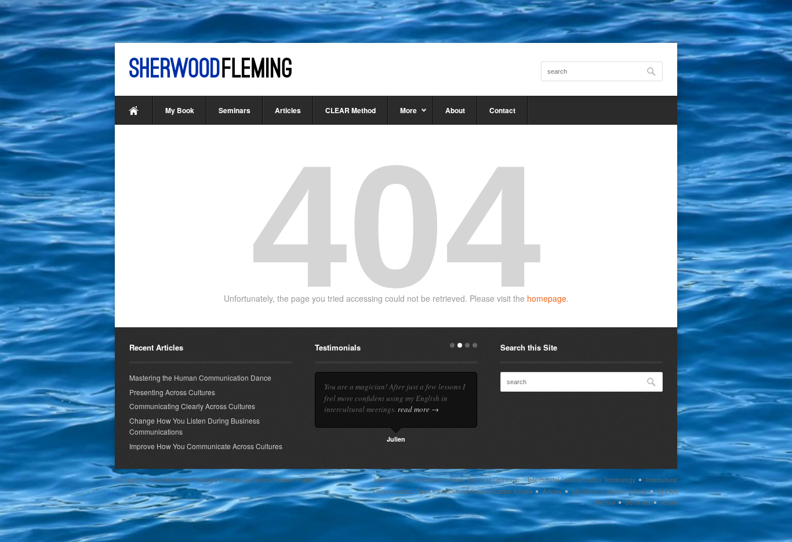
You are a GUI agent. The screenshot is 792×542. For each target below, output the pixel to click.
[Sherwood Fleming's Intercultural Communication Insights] (210, 67)
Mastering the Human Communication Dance (200, 377)
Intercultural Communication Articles (484, 491)
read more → (418, 409)
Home (134, 110)
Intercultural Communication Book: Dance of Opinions (445, 480)
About (455, 110)
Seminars (234, 110)
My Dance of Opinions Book (609, 491)
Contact (502, 110)
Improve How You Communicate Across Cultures (205, 446)
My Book (179, 110)
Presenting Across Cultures (172, 392)
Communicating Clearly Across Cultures (192, 406)
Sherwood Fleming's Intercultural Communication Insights (240, 480)
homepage (546, 298)
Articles (288, 110)
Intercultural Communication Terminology (581, 480)
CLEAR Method (350, 110)
